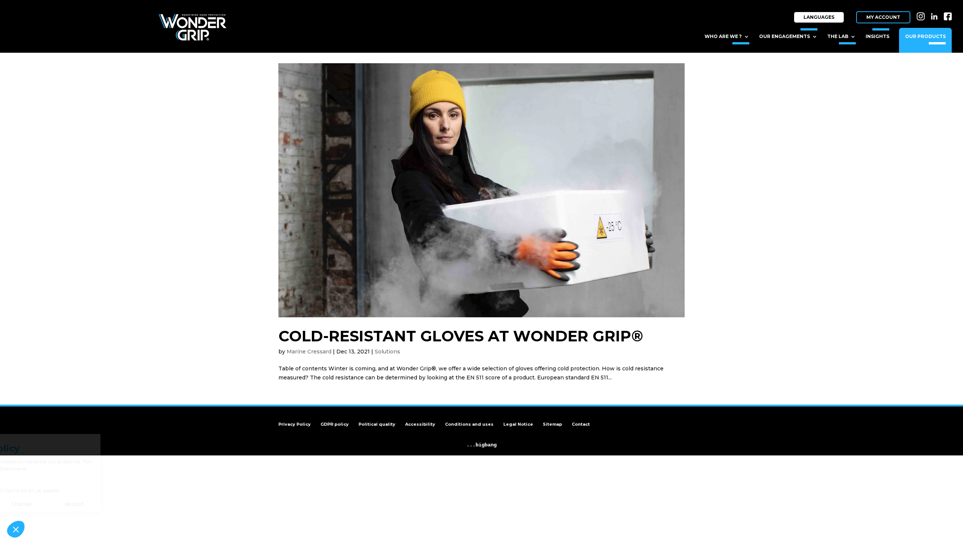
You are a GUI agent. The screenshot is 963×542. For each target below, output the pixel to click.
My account (883, 17)
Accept (139, 504)
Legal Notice (518, 424)
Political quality (376, 424)
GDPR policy (334, 424)
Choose (86, 504)
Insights (877, 36)
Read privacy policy (37, 480)
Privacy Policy (294, 424)
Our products (925, 36)
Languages (819, 17)
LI (936, 10)
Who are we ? (723, 36)
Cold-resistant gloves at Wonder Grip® (460, 336)
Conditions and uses (469, 424)
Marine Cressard (309, 351)
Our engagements (784, 36)
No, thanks (34, 504)
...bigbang (481, 445)
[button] (16, 529)
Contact (581, 424)
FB (948, 10)
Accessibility (420, 424)
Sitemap (552, 424)
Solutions (387, 351)
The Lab (837, 36)
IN (922, 10)
